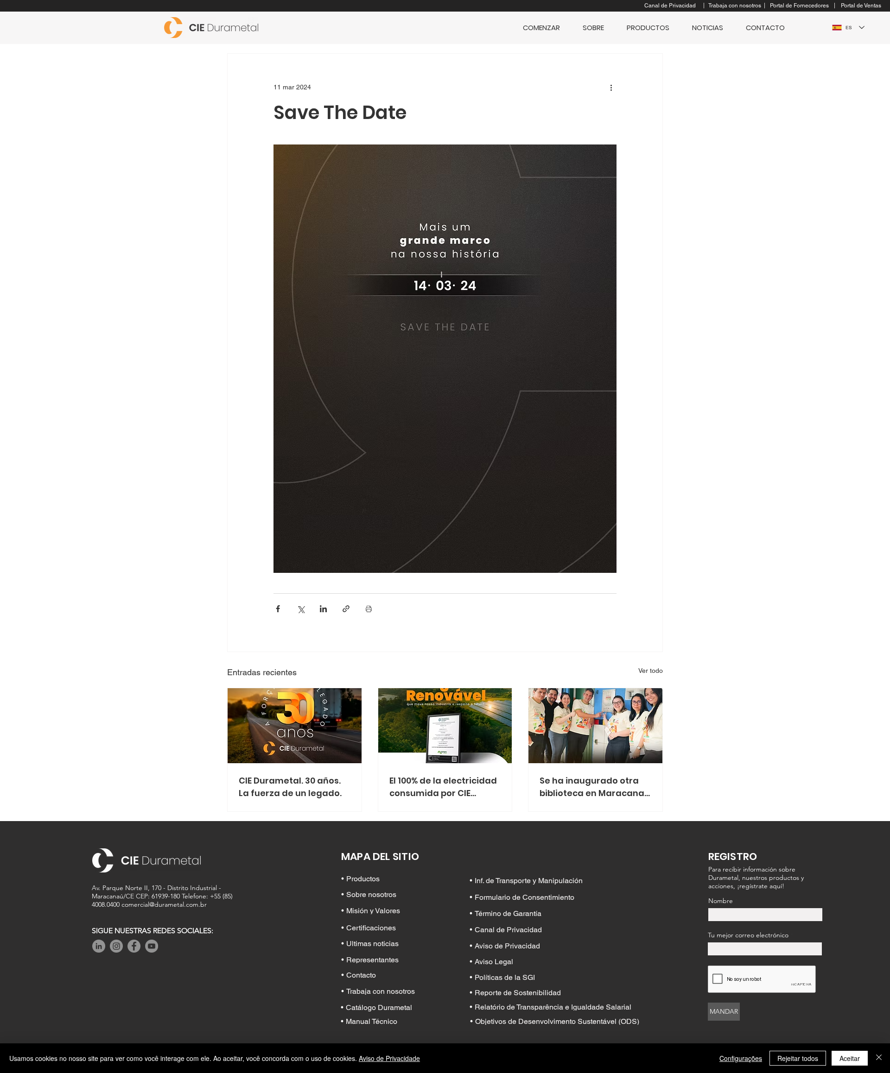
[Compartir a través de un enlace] (346, 608)
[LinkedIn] (98, 946)
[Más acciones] (611, 87)
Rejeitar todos (797, 1058)
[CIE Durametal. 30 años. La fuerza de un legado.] (295, 725)
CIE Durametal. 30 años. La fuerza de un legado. (290, 787)
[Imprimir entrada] (368, 608)
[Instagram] (116, 946)
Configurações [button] (740, 1058)
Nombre (720, 900)
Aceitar (849, 1058)
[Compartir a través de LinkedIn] (323, 608)
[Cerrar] (878, 1058)
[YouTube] (151, 946)
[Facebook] (133, 946)
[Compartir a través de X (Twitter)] (300, 608)
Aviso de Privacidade (389, 1058)
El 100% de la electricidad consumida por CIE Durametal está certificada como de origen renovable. (443, 787)
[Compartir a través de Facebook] (277, 608)
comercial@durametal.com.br (164, 904)
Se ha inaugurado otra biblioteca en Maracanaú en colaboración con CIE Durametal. (595, 787)
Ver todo (650, 670)
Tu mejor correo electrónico (748, 935)
